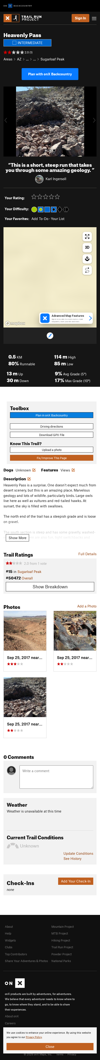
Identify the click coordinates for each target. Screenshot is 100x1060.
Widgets (10, 940)
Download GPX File (51, 435)
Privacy (71, 1054)
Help (8, 933)
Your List (57, 218)
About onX (12, 1016)
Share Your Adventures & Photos (26, 961)
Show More (18, 538)
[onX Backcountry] (18, 6)
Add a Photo (87, 606)
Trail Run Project (62, 947)
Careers (10, 1023)
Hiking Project (60, 940)
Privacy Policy (34, 1037)
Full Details (87, 554)
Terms (59, 1054)
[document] (50, 1040)
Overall (27, 578)
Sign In (80, 18)
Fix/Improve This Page (52, 458)
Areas (7, 59)
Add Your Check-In (76, 881)
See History (72, 858)
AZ (19, 59)
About (9, 926)
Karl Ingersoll (56, 179)
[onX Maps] (15, 987)
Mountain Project (62, 926)
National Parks (61, 961)
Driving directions (51, 426)
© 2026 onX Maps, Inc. (38, 1054)
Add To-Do (39, 218)
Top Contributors (16, 954)
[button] (8, 122)
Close (50, 1046)
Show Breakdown (50, 586)
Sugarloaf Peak (52, 59)
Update (78, 853)
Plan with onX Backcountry (50, 74)
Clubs (8, 947)
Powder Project (61, 954)
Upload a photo (52, 450)
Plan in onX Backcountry (52, 415)
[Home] (24, 18)
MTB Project (59, 933)
